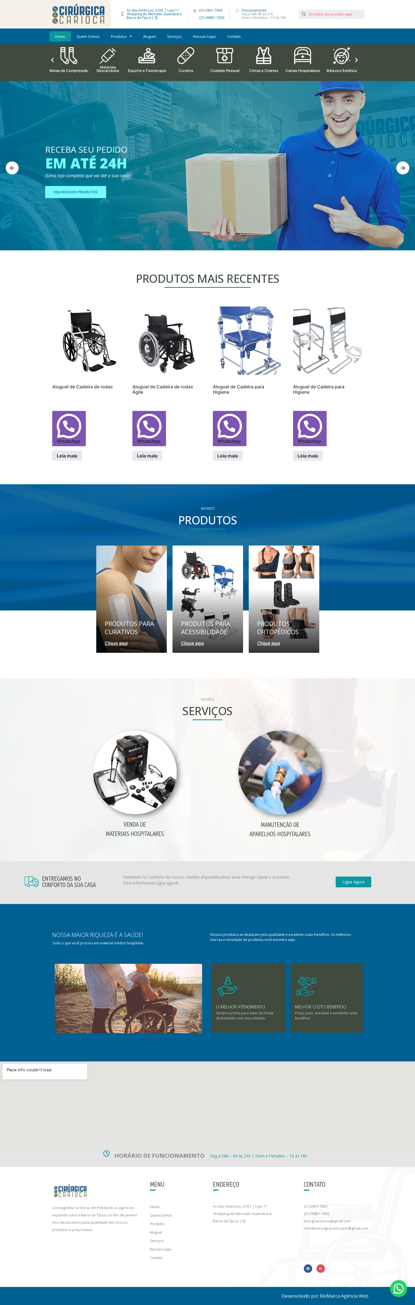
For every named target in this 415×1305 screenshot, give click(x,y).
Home (60, 36)
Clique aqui (116, 643)
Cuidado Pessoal (185, 70)
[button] (353, 882)
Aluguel (149, 36)
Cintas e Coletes (224, 70)
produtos (119, 36)
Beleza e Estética (303, 70)
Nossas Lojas (204, 36)
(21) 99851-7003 (316, 1213)
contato (234, 36)
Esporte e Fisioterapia (108, 70)
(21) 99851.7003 (211, 17)
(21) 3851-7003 (315, 1206)
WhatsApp (68, 441)
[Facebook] (308, 1268)
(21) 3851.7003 (210, 10)
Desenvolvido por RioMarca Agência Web (324, 1296)
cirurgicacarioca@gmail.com (327, 1220)
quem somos (88, 36)
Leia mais (67, 456)
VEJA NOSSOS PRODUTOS (76, 191)
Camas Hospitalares (263, 70)
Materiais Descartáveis (69, 68)
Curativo (146, 70)
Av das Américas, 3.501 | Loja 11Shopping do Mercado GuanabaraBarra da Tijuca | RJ (242, 1213)
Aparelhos (342, 70)
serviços (174, 36)
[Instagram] (320, 1268)
